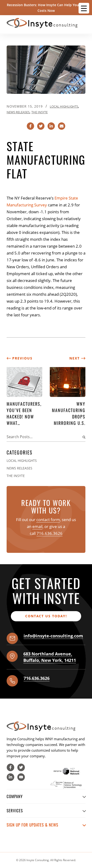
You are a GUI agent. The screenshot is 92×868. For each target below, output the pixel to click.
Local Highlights (64, 106)
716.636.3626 (50, 533)
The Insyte (39, 112)
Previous (22, 358)
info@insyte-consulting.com (53, 636)
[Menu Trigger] (84, 8)
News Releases (18, 112)
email (37, 526)
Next (75, 358)
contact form (48, 519)
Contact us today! (46, 616)
